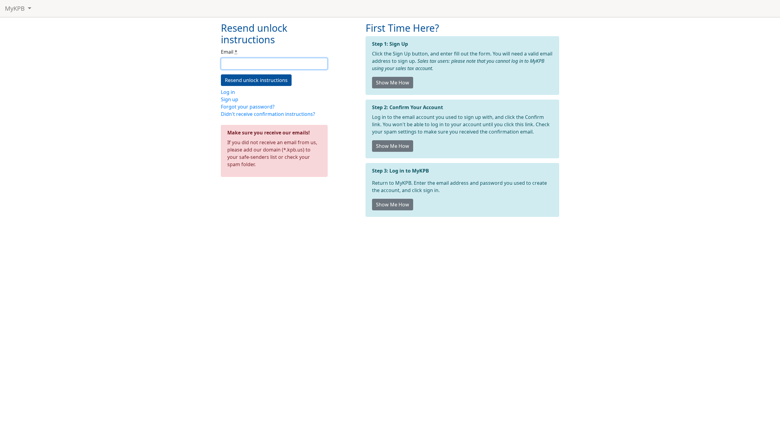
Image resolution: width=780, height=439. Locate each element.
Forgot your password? (248, 106)
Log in (228, 92)
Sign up (229, 99)
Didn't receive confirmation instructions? (268, 114)
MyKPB (15, 8)
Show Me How (392, 82)
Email (229, 51)
